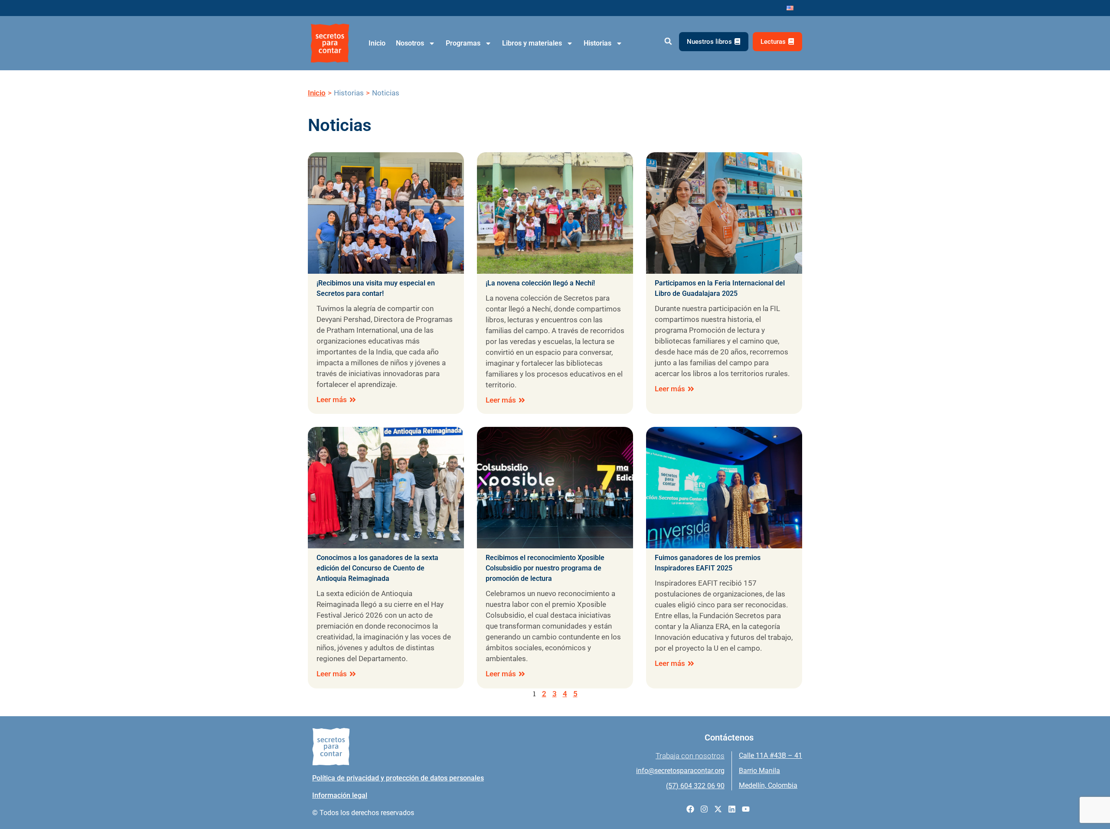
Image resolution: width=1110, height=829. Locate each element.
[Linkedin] (732, 809)
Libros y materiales (532, 43)
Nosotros (410, 43)
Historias (597, 43)
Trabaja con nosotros (690, 755)
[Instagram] (704, 809)
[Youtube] (746, 809)
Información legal (339, 795)
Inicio (377, 43)
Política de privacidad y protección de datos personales (398, 778)
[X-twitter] (718, 809)
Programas (463, 43)
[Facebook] (690, 809)
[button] (668, 41)
